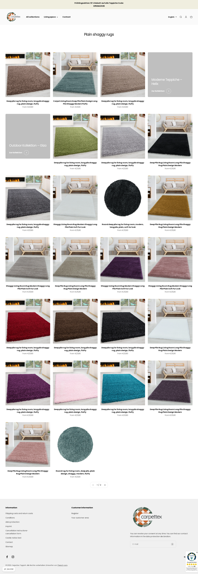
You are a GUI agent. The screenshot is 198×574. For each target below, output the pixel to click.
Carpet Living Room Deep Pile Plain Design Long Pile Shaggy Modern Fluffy (75, 102)
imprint (9, 526)
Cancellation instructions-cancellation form (17, 532)
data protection (12, 522)
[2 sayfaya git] (105, 485)
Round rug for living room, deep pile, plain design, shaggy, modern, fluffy (75, 472)
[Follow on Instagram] (12, 556)
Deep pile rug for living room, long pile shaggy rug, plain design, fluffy (28, 102)
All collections (32, 17)
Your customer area (80, 517)
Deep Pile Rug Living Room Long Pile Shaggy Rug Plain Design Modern (170, 164)
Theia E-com (62, 565)
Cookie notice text (13, 537)
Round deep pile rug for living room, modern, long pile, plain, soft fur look (123, 225)
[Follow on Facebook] (7, 556)
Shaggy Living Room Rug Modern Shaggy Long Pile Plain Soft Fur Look (75, 225)
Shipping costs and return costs (19, 513)
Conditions (10, 517)
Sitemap (9, 546)
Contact (66, 17)
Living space (50, 17)
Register (74, 513)
